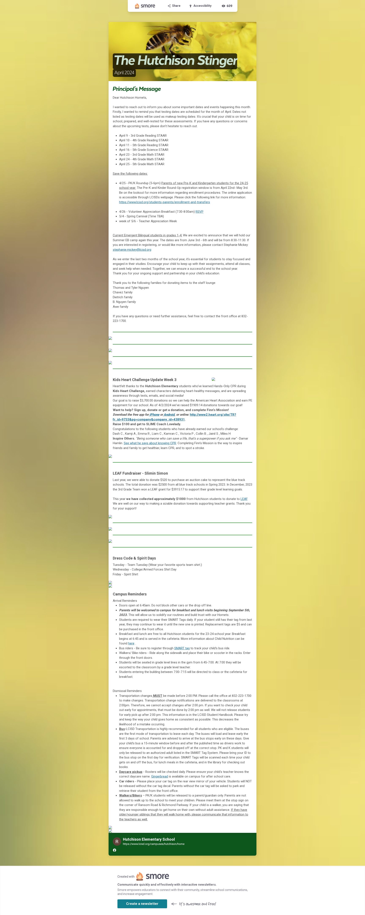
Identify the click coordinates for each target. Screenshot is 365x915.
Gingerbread (159, 776)
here (131, 643)
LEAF (244, 499)
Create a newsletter (142, 904)
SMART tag (182, 648)
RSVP (199, 212)
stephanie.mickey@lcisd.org (132, 250)
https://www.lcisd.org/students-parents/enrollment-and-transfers (164, 202)
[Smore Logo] (145, 6)
